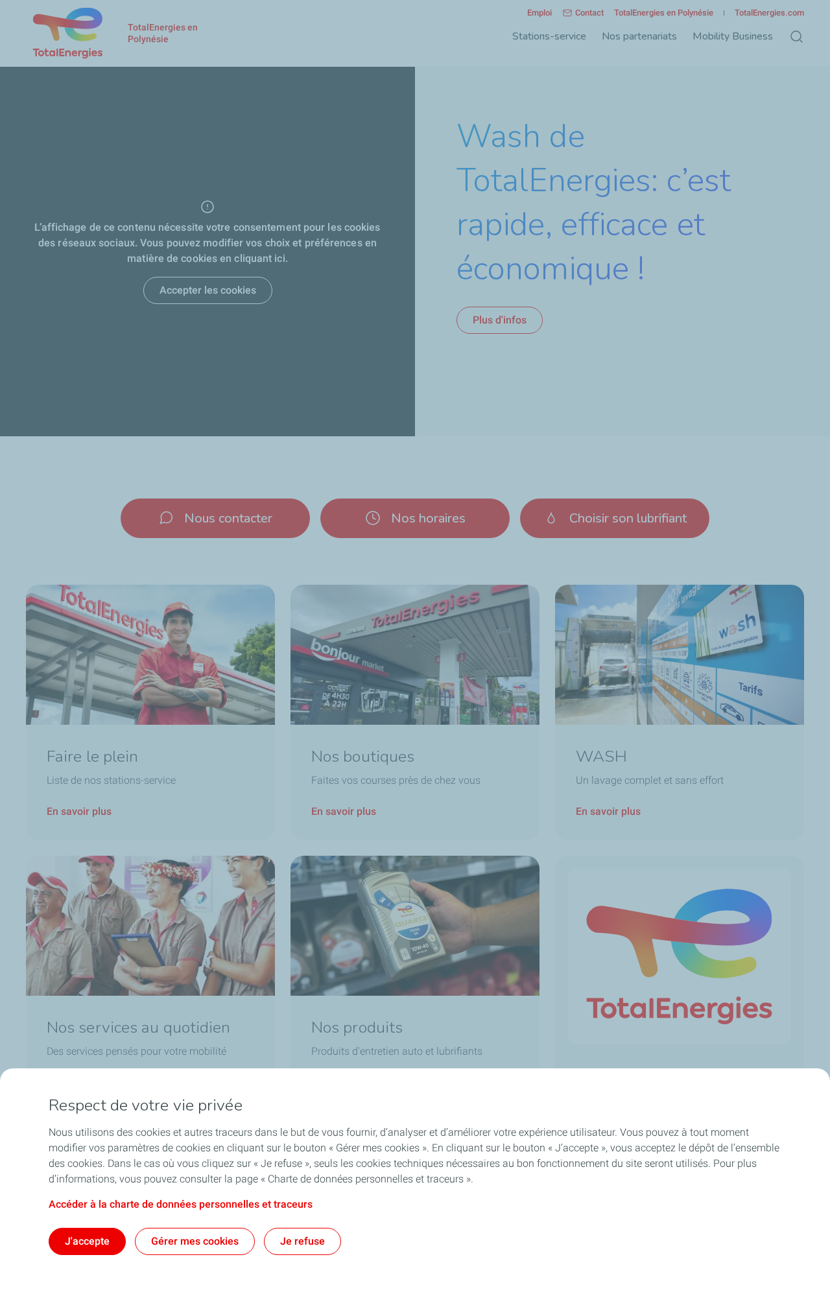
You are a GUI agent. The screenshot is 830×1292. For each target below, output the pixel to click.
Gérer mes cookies (195, 1241)
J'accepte (87, 1241)
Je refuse (302, 1241)
